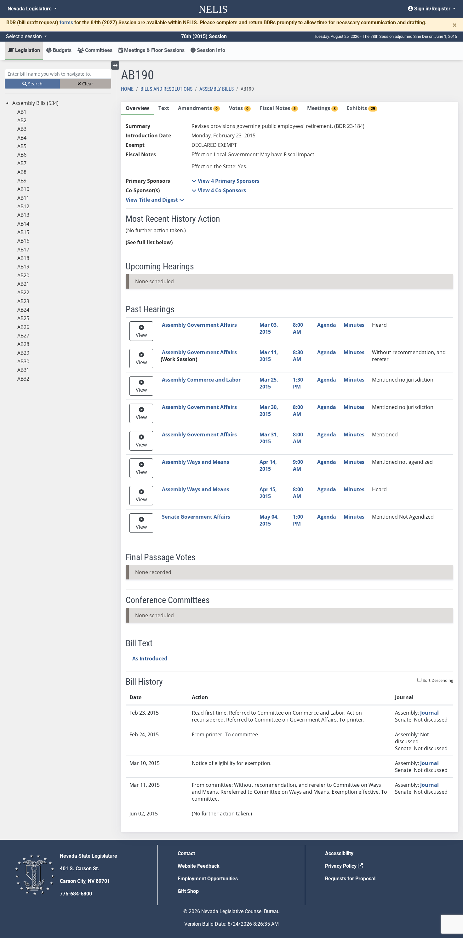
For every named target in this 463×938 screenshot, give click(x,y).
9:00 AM (298, 465)
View (141, 334)
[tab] (137, 108)
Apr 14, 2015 (268, 465)
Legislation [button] (27, 50)
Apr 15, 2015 (268, 493)
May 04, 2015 (269, 520)
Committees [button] (98, 50)
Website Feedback (199, 866)
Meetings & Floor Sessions (154, 50)
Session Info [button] (210, 50)
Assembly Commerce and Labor (201, 379)
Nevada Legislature (30, 9)
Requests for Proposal (350, 879)
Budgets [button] (61, 50)
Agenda (326, 324)
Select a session (24, 36)
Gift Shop (188, 891)
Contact (186, 853)
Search (35, 84)
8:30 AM (298, 356)
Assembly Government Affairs (199, 324)
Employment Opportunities (208, 879)
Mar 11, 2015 (269, 356)
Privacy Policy (341, 866)
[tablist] (290, 467)
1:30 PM (298, 383)
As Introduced (149, 658)
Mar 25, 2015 (269, 383)
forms (66, 23)
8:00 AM (298, 328)
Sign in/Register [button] (432, 9)
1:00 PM (298, 520)
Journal (429, 712)
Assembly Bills (216, 89)
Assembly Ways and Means (195, 461)
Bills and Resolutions (166, 89)
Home (127, 89)
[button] (225, 180)
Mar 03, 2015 (269, 328)
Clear (87, 84)
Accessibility (339, 853)
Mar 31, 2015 (269, 438)
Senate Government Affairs (196, 516)
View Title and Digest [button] (152, 199)
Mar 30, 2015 (269, 410)
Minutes (354, 324)
